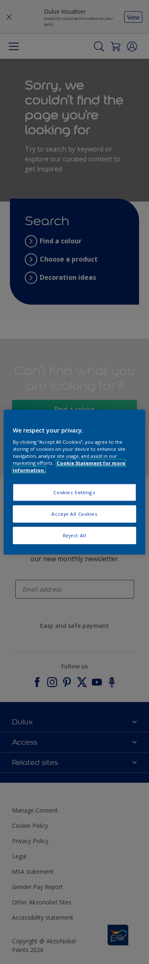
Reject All (75, 535)
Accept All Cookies (74, 514)
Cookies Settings (74, 492)
